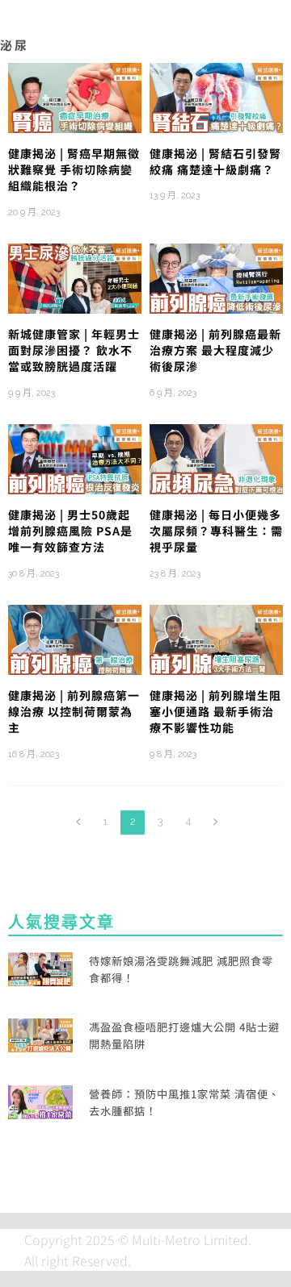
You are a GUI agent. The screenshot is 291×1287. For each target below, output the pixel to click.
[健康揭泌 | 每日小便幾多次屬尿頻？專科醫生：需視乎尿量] (216, 457)
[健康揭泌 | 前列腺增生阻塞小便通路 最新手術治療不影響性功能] (216, 638)
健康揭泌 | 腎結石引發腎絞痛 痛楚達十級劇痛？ (215, 161)
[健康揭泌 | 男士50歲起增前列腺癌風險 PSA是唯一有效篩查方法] (74, 457)
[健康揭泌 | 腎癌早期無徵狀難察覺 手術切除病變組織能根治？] (74, 96)
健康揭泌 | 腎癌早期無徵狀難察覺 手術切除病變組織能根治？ (74, 169)
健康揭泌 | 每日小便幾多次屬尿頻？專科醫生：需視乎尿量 (216, 531)
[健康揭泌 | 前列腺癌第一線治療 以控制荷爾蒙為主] (74, 638)
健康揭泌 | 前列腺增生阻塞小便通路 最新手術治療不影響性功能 (215, 711)
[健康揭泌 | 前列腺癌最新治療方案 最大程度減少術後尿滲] (216, 276)
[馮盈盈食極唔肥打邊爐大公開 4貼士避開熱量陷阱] (40, 1033)
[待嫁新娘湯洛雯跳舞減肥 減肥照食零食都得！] (40, 967)
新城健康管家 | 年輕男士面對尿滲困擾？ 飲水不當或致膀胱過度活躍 (74, 350)
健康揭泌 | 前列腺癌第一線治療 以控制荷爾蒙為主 (74, 711)
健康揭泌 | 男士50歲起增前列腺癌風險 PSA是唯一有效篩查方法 (70, 531)
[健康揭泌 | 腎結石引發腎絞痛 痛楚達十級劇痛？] (216, 96)
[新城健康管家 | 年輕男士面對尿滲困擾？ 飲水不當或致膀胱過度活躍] (74, 276)
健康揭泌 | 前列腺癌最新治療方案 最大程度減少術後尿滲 (215, 350)
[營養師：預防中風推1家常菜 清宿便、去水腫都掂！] (40, 1100)
